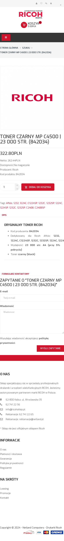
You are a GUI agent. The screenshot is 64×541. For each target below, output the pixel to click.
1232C (41, 203)
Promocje (5, 493)
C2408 (30, 207)
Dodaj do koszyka (40, 187)
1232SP (50, 203)
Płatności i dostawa (11, 454)
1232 (16, 203)
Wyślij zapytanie (50, 348)
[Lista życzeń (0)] (41, 3)
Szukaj (26, 47)
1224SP (4, 207)
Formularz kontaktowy (15, 274)
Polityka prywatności (11, 463)
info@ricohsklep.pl (15, 409)
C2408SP (40, 207)
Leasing (4, 488)
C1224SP (32, 203)
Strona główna (9, 47)
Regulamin (6, 467)
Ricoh (15, 169)
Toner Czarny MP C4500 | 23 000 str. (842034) (25, 52)
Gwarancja (6, 458)
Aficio (9, 203)
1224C (23, 203)
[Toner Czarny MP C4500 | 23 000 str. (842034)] (32, 97)
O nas (3, 449)
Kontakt (4, 497)
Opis (4, 215)
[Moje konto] (36, 3)
